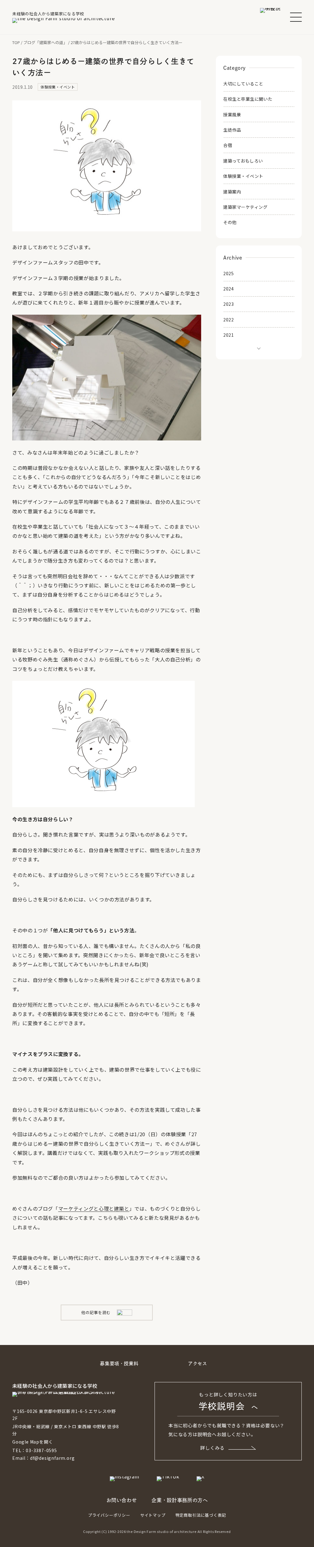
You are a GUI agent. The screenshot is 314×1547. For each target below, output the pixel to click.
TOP (16, 42)
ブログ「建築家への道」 (45, 42)
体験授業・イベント (243, 176)
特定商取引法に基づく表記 (200, 1515)
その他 (230, 222)
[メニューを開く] (296, 17)
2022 (228, 320)
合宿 (227, 145)
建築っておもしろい (243, 161)
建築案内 (232, 192)
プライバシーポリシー (109, 1515)
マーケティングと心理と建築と (93, 1208)
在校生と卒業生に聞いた (247, 99)
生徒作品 (232, 130)
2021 (228, 335)
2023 (228, 304)
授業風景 (232, 114)
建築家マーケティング (245, 207)
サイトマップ (153, 1515)
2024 (228, 289)
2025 (228, 273)
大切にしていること (243, 84)
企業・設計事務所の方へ (179, 1500)
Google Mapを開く (32, 1442)
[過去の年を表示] (258, 348)
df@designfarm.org (52, 1458)
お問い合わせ (121, 1500)
